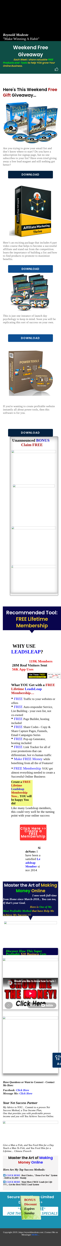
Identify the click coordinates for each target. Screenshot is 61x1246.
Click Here (23, 1090)
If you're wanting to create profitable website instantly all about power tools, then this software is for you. (29, 409)
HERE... (35, 1235)
